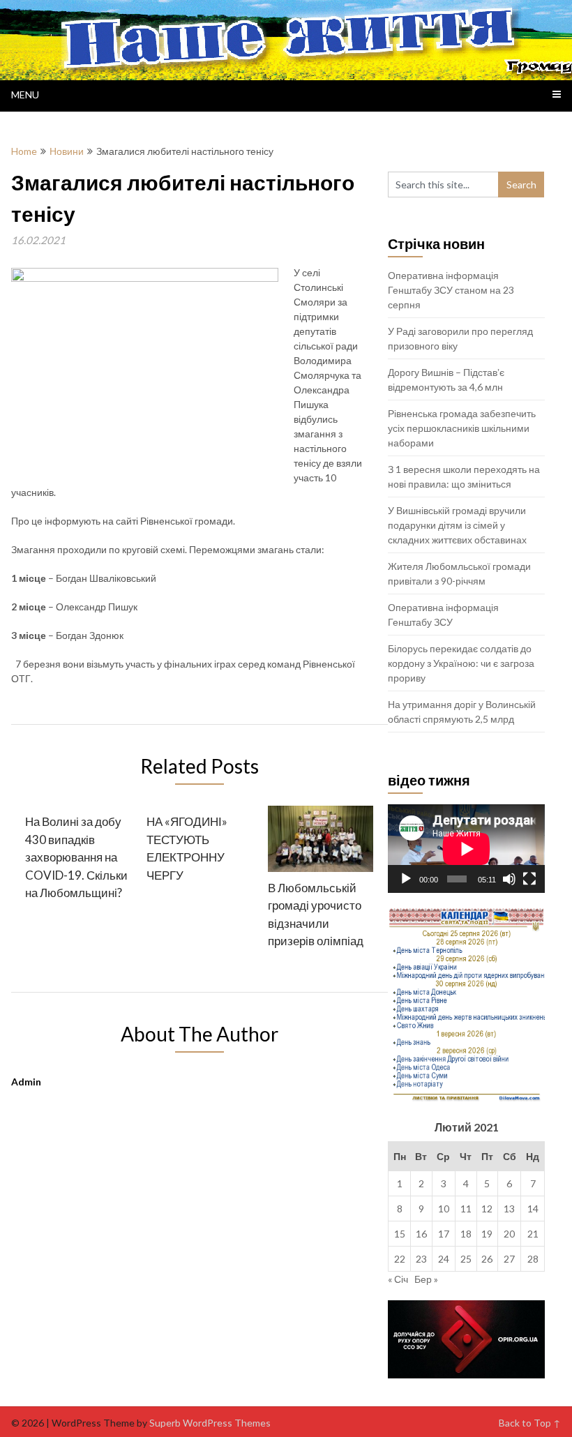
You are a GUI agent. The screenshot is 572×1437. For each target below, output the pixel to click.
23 (421, 1259)
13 (509, 1208)
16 (421, 1234)
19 (486, 1234)
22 (399, 1259)
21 (533, 1234)
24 (443, 1259)
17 (443, 1234)
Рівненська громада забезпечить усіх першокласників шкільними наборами (462, 428)
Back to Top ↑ (530, 1423)
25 (466, 1259)
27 (509, 1259)
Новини (67, 151)
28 (533, 1259)
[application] (466, 848)
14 (533, 1208)
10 (443, 1208)
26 (486, 1259)
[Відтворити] (406, 879)
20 (509, 1234)
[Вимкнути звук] (509, 879)
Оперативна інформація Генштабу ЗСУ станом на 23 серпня (451, 289)
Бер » (426, 1279)
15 (399, 1234)
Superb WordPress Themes (210, 1423)
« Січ (398, 1279)
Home (24, 151)
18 (466, 1234)
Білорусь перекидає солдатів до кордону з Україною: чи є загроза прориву (461, 663)
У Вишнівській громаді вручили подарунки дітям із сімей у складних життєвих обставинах (457, 525)
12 (486, 1208)
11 (466, 1208)
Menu (25, 94)
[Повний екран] (529, 879)
